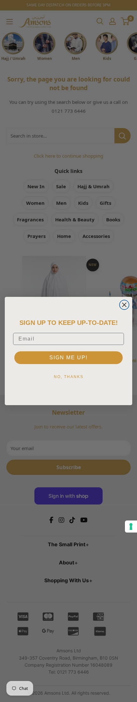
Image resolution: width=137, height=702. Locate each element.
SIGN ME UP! (68, 357)
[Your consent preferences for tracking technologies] (131, 526)
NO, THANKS (68, 377)
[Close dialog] (124, 305)
